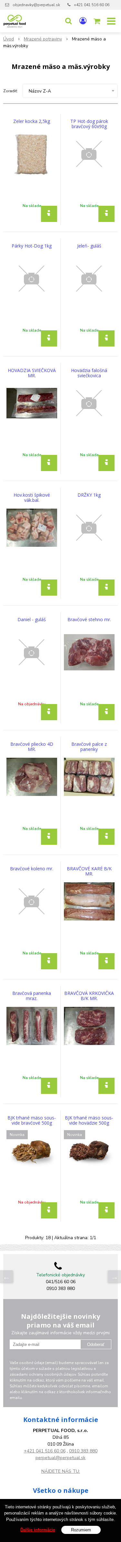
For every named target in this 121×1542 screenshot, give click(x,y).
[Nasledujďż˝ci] (114, 1276)
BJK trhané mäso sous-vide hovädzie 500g (89, 1120)
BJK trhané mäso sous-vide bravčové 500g (31, 1120)
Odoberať (96, 1344)
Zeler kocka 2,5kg (31, 121)
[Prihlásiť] (82, 21)
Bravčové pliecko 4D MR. (31, 747)
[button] (68, 21)
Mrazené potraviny (43, 39)
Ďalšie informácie (37, 1529)
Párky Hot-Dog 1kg (32, 245)
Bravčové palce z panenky (89, 747)
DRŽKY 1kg (89, 495)
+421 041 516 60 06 (91, 4)
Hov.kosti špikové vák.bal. (32, 497)
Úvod (8, 39)
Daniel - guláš (31, 619)
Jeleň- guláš (89, 245)
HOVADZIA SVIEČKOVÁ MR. (32, 373)
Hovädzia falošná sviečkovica (89, 373)
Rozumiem (81, 1529)
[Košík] (97, 21)
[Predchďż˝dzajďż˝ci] (6, 1276)
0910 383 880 (83, 1451)
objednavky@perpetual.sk (36, 4)
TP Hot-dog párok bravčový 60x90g (89, 124)
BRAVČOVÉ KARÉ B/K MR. (89, 871)
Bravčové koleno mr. (31, 868)
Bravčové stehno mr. (89, 619)
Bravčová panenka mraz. (31, 996)
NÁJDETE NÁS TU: (60, 1471)
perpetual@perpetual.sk (60, 1458)
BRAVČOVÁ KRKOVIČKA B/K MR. (89, 996)
